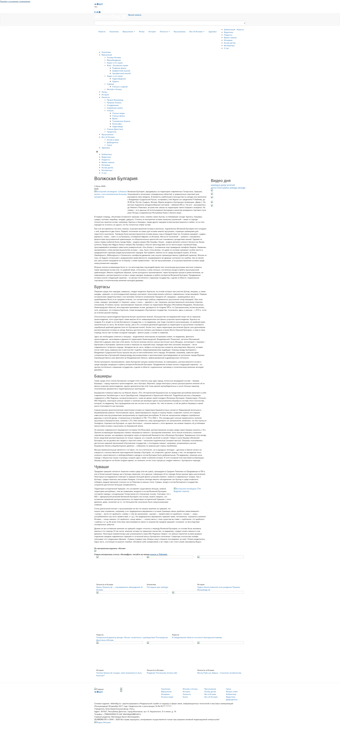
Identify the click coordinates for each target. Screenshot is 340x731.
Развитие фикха (119, 68)
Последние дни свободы (157, 587)
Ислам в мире (113, 139)
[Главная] (111, 17)
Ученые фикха (118, 115)
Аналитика (114, 31)
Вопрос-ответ (232, 691)
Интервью (228, 40)
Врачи (115, 118)
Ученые (110, 110)
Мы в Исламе (210, 694)
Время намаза (134, 14)
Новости (101, 31)
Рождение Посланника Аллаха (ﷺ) (162, 672)
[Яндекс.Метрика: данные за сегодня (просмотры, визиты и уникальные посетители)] (102, 722)
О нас (226, 48)
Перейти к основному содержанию (15, 1)
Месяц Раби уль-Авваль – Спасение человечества (219, 672)
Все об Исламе (196, 31)
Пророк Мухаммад (115, 99)
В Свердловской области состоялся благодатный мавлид (197, 637)
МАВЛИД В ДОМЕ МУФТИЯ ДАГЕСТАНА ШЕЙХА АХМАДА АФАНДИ (228, 186)
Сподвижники (113, 105)
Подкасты (228, 34)
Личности (164, 31)
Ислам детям (229, 42)
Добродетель (112, 142)
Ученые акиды (118, 113)
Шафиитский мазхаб (121, 70)
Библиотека (229, 29)
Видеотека (228, 32)
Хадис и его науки (115, 76)
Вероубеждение (114, 60)
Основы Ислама (114, 57)
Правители (111, 131)
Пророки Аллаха (114, 102)
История (152, 31)
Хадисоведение (119, 78)
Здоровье (212, 31)
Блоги (185, 696)
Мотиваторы (229, 45)
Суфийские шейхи (115, 107)
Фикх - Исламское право (117, 65)
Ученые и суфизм (120, 86)
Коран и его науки (115, 62)
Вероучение (128, 31)
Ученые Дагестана (115, 129)
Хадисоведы (117, 126)
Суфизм (110, 84)
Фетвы (141, 31)
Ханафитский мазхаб (121, 73)
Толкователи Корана (121, 121)
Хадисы (115, 81)
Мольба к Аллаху (114, 89)
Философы (117, 123)
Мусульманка (179, 31)
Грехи (109, 145)
